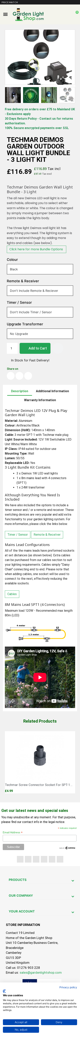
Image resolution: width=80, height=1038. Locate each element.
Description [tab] (19, 391)
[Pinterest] (44, 859)
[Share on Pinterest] (28, 376)
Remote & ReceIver (47, 534)
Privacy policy (68, 987)
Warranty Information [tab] (40, 400)
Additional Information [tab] (52, 391)
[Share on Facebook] (11, 376)
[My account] (69, 14)
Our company (21, 895)
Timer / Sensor (17, 534)
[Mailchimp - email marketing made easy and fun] (67, 847)
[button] (5, 14)
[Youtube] (36, 859)
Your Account (22, 911)
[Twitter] (28, 859)
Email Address (13, 832)
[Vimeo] (52, 859)
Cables (12, 594)
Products (17, 880)
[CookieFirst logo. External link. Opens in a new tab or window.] (4, 991)
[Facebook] (20, 859)
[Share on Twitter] (19, 376)
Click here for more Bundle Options (36, 249)
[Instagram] (60, 859)
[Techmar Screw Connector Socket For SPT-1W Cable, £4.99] (40, 762)
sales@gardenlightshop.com (41, 972)
